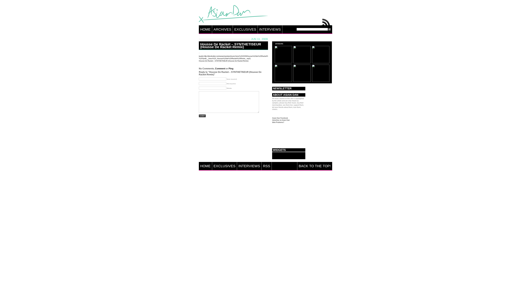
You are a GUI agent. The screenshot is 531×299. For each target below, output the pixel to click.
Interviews (270, 29)
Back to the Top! (315, 166)
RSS (326, 21)
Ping (231, 68)
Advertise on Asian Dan (281, 120)
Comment (220, 68)
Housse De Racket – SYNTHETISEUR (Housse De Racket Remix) (230, 45)
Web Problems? (278, 122)
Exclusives (245, 29)
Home (205, 29)
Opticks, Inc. (526, 294)
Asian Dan (233, 14)
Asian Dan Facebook (280, 118)
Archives (222, 29)
